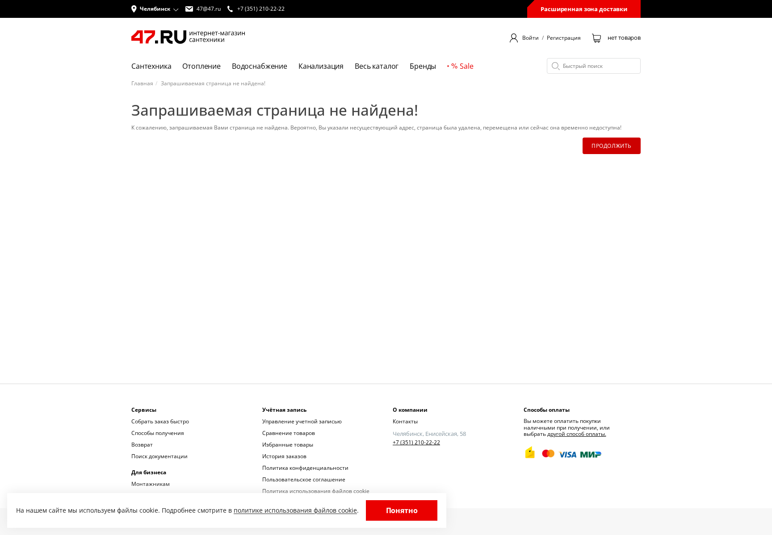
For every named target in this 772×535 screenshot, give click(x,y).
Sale (466, 66)
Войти (530, 38)
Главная (142, 83)
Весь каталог (377, 66)
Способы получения (157, 433)
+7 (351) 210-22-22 (416, 442)
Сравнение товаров (288, 433)
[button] (155, 9)
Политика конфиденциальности (305, 468)
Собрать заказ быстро (160, 421)
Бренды (423, 66)
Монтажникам (150, 484)
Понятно (402, 510)
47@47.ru (209, 9)
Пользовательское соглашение (303, 479)
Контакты (405, 421)
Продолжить (612, 146)
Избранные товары (287, 444)
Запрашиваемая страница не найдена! (213, 83)
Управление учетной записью (302, 421)
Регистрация (564, 38)
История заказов (284, 456)
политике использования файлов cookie (295, 510)
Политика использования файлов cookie (315, 491)
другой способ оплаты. (576, 434)
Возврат (142, 444)
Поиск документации (159, 456)
